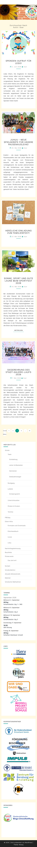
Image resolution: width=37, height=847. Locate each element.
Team (9, 454)
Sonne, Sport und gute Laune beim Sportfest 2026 (18, 280)
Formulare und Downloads (17, 525)
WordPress (28, 842)
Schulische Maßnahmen (13, 582)
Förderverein (9, 556)
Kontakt (7, 566)
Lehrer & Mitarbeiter (16, 465)
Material (7, 578)
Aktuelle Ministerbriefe (12, 574)
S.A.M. (10, 537)
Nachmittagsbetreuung (12, 548)
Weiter (5, 434)
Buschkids (8, 552)
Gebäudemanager (15, 477)
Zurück (5, 430)
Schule (7, 450)
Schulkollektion (10, 570)
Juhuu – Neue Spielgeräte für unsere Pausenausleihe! (18, 142)
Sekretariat (13, 471)
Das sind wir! (12, 560)
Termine (10, 512)
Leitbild (10, 489)
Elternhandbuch (13, 531)
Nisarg (21, 844)
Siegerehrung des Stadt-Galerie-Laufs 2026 (18, 372)
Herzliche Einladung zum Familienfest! (18, 231)
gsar (25, 66)
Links (9, 543)
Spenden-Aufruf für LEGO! (18, 62)
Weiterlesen (19, 330)
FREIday (7, 517)
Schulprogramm (14, 494)
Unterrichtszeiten (13, 500)
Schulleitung (13, 459)
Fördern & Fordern (14, 506)
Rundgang (11, 483)
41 (29, 430)
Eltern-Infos (9, 521)
